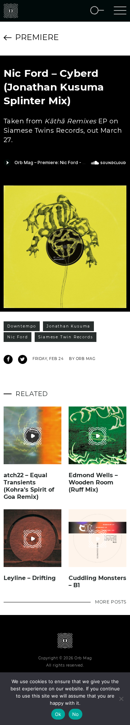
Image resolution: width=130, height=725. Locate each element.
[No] (121, 698)
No (75, 714)
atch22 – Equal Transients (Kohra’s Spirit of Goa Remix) (29, 486)
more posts (110, 602)
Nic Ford (17, 337)
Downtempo (21, 326)
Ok (58, 714)
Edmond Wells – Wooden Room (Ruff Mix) (93, 482)
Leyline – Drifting (30, 578)
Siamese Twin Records (65, 337)
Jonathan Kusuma (68, 326)
